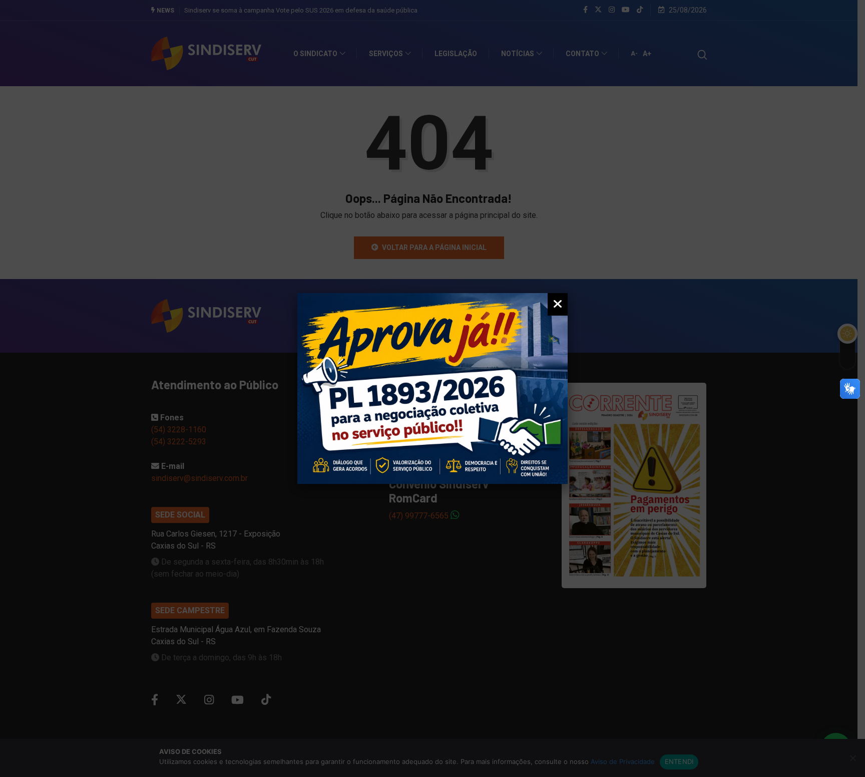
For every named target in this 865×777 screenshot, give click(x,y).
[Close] (558, 304)
